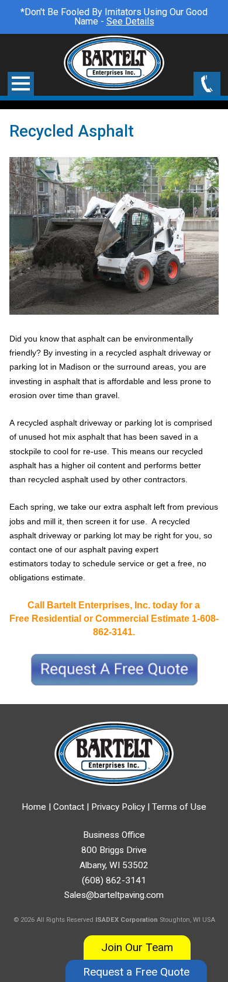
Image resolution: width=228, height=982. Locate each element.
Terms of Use (179, 807)
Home (34, 807)
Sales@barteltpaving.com (114, 895)
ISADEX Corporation (126, 920)
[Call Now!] (207, 84)
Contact (68, 807)
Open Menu (21, 84)
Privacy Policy (118, 807)
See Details (130, 21)
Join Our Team (137, 947)
